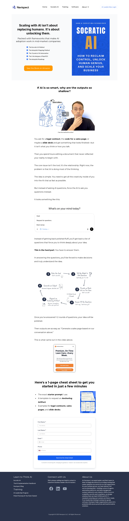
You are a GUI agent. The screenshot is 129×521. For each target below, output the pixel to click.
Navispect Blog (19, 486)
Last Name (42, 430)
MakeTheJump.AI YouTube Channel (25, 496)
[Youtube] (64, 488)
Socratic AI (17, 480)
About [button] (84, 7)
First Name (42, 422)
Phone (40, 446)
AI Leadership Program (21, 493)
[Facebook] (51, 488)
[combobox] (40, 450)
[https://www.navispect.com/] (23, 7)
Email (40, 438)
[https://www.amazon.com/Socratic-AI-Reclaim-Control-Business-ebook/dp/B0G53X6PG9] (90, 47)
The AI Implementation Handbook (25, 483)
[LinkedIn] (58, 488)
